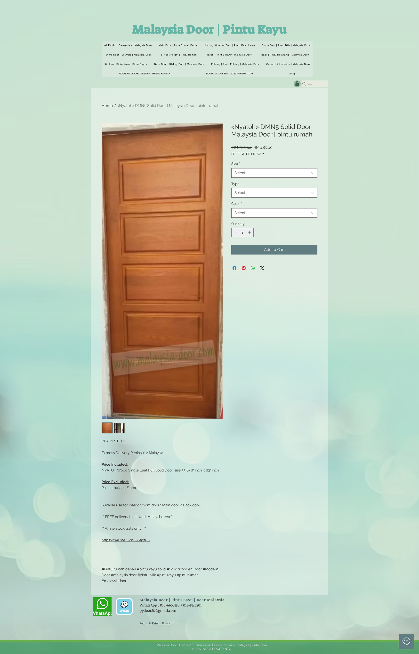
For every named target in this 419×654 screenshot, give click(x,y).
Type (236, 184)
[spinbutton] (242, 232)
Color (236, 204)
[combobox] (274, 173)
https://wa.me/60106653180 (126, 540)
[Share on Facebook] (234, 268)
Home (107, 105)
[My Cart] (297, 83)
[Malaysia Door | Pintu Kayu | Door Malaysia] (102, 606)
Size (235, 164)
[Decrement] (235, 232)
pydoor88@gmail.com (158, 610)
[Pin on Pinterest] (244, 268)
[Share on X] (262, 268)
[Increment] (250, 232)
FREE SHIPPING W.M (247, 154)
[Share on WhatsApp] (253, 268)
